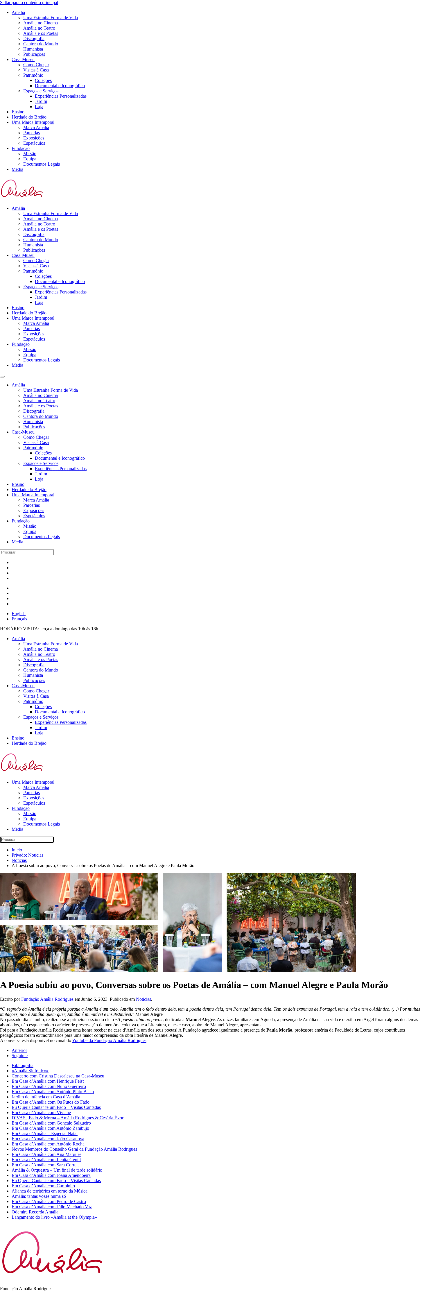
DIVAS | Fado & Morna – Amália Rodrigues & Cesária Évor (67, 1117)
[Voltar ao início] (22, 198)
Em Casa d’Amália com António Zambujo (50, 1128)
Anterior (19, 1050)
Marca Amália (36, 127)
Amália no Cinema (40, 22)
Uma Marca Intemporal (33, 122)
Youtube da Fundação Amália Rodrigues (109, 1040)
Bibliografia (22, 1065)
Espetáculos (34, 143)
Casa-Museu (23, 59)
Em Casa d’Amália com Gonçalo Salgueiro (51, 1122)
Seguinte (20, 1055)
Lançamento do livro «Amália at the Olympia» (54, 1217)
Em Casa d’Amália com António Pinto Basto (53, 1091)
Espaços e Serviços (40, 90)
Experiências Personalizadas (61, 96)
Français (19, 618)
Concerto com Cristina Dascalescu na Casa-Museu (58, 1075)
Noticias (143, 999)
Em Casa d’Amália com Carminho (43, 1185)
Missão (29, 153)
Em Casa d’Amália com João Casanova (48, 1138)
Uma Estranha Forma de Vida (50, 17)
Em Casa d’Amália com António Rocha (48, 1143)
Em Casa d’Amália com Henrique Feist (48, 1081)
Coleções (43, 80)
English (19, 613)
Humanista (33, 48)
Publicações (34, 54)
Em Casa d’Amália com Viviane (41, 1112)
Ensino (18, 111)
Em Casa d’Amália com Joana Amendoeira (51, 1175)
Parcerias (31, 132)
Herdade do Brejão (29, 116)
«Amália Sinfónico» (30, 1070)
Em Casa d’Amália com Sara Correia (46, 1164)
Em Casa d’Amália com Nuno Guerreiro (49, 1086)
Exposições (33, 137)
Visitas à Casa (36, 69)
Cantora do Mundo (40, 43)
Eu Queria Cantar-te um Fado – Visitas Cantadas (56, 1107)
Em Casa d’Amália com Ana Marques (46, 1154)
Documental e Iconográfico (60, 85)
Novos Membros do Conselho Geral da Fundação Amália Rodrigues (74, 1149)
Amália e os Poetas (40, 33)
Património (33, 75)
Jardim (41, 101)
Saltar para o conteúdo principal (29, 2)
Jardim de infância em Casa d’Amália (46, 1096)
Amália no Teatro (39, 28)
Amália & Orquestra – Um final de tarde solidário (57, 1170)
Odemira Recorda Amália (35, 1211)
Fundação (21, 148)
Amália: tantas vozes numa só (39, 1196)
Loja (39, 106)
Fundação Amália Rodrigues (47, 999)
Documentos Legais (41, 164)
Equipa (29, 158)
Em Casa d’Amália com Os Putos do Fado (50, 1102)
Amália (18, 12)
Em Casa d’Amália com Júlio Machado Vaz (52, 1206)
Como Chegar (36, 64)
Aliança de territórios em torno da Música (49, 1190)
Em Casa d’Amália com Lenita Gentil (46, 1159)
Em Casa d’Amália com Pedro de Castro (49, 1201)
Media (17, 169)
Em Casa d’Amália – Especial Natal (45, 1133)
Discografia (33, 38)
